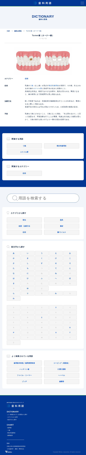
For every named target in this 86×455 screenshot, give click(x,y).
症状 (26, 78)
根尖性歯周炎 (54, 85)
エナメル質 (37, 88)
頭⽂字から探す (12, 419)
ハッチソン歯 (24, 369)
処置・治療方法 (24, 226)
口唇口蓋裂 (62, 369)
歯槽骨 (61, 381)
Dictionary (13, 412)
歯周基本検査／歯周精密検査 (24, 363)
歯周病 (10, 427)
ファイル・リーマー (24, 375)
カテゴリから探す (13, 417)
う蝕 (31, 85)
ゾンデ (24, 381)
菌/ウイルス (61, 232)
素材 (61, 226)
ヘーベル (61, 375)
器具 (61, 220)
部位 (24, 220)
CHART (10, 425)
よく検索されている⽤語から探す (17, 414)
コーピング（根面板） (62, 363)
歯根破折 (10, 435)
